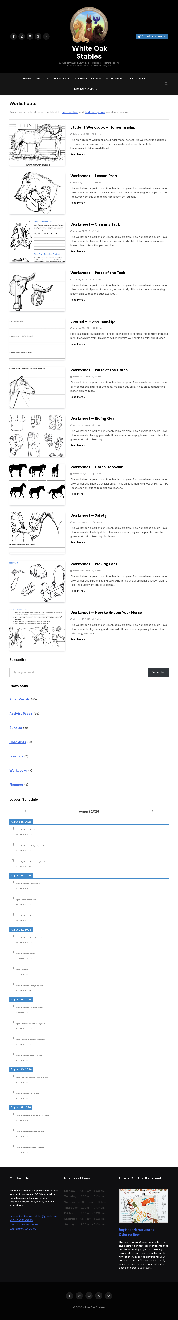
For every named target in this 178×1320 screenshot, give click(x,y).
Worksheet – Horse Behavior (96, 466)
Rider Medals (115, 78)
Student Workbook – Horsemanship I (104, 127)
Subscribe (158, 672)
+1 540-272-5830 (21, 1220)
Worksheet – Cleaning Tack (95, 224)
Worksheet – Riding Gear (93, 418)
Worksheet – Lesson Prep (93, 175)
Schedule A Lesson (87, 78)
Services (60, 78)
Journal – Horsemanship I (93, 321)
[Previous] (25, 811)
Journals (16, 756)
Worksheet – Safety (88, 515)
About (40, 78)
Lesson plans (70, 112)
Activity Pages (20, 713)
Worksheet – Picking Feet (93, 563)
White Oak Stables (88, 52)
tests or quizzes (95, 112)
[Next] (153, 811)
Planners (16, 784)
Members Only (84, 89)
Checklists (17, 742)
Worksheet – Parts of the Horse (99, 369)
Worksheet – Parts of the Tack (97, 272)
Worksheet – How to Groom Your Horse (106, 612)
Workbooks (18, 770)
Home (27, 78)
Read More (77, 154)
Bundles (15, 728)
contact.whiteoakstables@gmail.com (33, 1216)
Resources (137, 78)
